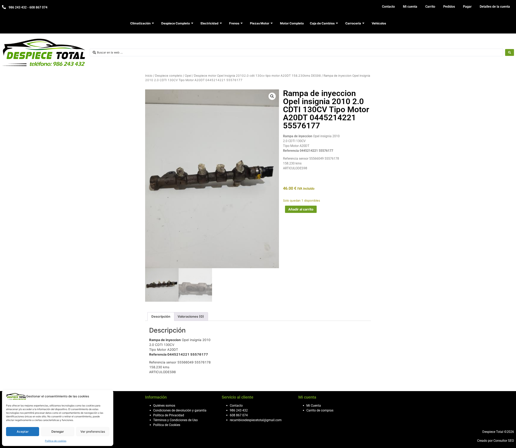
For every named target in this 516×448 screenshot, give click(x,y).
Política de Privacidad (168, 415)
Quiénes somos (164, 405)
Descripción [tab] (160, 316)
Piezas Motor (259, 23)
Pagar (467, 6)
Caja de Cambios (322, 23)
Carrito (430, 6)
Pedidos (449, 6)
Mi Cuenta (313, 405)
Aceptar (23, 431)
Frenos (234, 23)
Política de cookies (55, 440)
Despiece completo (168, 75)
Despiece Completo (175, 23)
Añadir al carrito (300, 209)
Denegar (57, 431)
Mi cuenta (410, 6)
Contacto (388, 6)
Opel (188, 75)
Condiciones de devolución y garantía (179, 410)
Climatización (140, 23)
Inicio (148, 75)
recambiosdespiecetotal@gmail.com (256, 420)
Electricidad (209, 23)
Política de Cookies (166, 425)
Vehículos (379, 23)
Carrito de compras (319, 410)
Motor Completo (292, 23)
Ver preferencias (92, 431)
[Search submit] (509, 52)
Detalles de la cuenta (495, 6)
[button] (272, 96)
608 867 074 (239, 415)
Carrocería (353, 23)
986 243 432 (239, 410)
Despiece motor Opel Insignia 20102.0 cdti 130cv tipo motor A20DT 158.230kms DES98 (257, 75)
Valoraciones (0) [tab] (191, 316)
